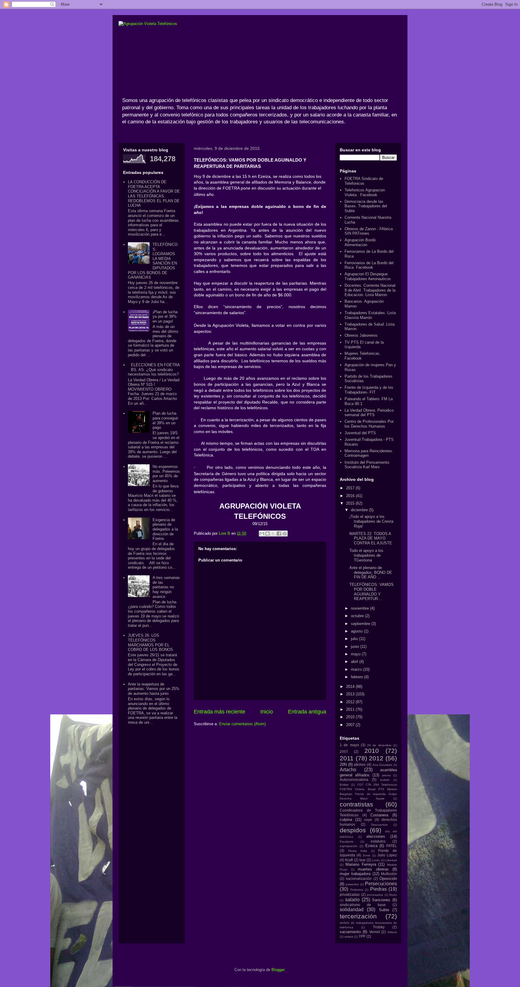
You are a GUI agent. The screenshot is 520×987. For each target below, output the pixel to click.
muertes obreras (373, 869)
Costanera (379, 815)
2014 (351, 686)
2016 (351, 496)
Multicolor (389, 874)
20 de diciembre (379, 745)
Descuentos (379, 824)
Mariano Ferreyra (360, 864)
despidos (353, 830)
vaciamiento (350, 932)
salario (352, 899)
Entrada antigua (307, 712)
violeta (348, 936)
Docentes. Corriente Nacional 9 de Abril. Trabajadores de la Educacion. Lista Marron (370, 290)
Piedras (378, 889)
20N (343, 764)
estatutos (378, 841)
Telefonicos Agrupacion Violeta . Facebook (365, 192)
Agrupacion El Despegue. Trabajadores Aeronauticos (368, 276)
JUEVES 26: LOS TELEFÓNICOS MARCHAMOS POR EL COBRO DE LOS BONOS (150, 642)
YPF (362, 936)
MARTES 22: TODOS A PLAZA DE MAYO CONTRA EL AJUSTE (370, 538)
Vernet (374, 932)
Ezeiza (371, 845)
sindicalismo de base (363, 905)
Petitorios (356, 889)
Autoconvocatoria (354, 779)
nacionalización (359, 878)
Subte (384, 910)
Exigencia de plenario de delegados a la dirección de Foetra (165, 529)
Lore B (225, 533)
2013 (351, 694)
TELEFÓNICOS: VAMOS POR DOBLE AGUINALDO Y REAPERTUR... (371, 591)
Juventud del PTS (360, 433)
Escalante (347, 841)
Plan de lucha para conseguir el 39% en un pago (165, 420)
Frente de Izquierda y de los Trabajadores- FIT (369, 389)
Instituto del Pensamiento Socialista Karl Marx (367, 464)
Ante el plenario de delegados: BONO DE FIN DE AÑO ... (370, 572)
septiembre (361, 623)
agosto (357, 631)
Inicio (266, 712)
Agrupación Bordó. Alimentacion (361, 242)
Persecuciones (381, 883)
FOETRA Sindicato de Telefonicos (364, 181)
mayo (356, 654)
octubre (358, 616)
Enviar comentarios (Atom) (242, 724)
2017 (351, 488)
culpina (346, 819)
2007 (351, 724)
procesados (375, 894)
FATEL (391, 846)
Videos (392, 932)
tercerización (358, 916)
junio (355, 646)
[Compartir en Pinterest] (285, 534)
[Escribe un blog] (268, 534)
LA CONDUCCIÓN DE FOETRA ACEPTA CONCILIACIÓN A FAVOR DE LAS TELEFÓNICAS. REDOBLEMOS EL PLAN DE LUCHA (154, 194)
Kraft (349, 860)
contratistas (356, 804)
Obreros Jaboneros (361, 335)
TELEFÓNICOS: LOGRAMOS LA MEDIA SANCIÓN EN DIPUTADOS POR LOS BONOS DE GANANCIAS (153, 261)
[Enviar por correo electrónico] (262, 534)
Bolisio (344, 784)
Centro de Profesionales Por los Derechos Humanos (369, 424)
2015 (351, 503)
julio (355, 638)
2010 (351, 717)
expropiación (349, 846)
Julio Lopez (387, 855)
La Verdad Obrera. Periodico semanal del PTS (369, 412)
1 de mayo (349, 745)
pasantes (352, 884)
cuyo (368, 819)
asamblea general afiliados (368, 772)
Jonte (366, 855)
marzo (357, 669)
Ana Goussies (382, 764)
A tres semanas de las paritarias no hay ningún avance (166, 587)
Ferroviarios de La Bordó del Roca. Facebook (369, 265)
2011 (351, 709)
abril (355, 661)
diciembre (360, 510)
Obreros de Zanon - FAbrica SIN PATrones (369, 231)
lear (362, 860)
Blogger (277, 969)
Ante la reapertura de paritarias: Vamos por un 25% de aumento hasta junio (153, 689)
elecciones (376, 836)
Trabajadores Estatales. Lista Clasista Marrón (370, 315)
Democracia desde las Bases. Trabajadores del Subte (366, 206)
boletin (385, 779)
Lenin (376, 860)
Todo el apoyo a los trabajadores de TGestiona (366, 555)
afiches (360, 764)
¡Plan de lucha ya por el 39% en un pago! (165, 316)
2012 (351, 702)
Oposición (388, 878)
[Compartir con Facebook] (279, 534)
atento (386, 775)
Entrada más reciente (219, 712)
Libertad (391, 860)
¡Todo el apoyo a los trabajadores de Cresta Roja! (371, 521)
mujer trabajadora (355, 873)
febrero (357, 677)
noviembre (360, 608)
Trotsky (379, 927)
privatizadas (350, 894)
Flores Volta (357, 850)
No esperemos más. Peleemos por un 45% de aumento (166, 473)
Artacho (348, 769)
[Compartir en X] (273, 534)
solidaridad (352, 909)
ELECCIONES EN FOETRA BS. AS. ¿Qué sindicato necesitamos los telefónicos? (154, 369)
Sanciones (381, 900)
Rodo (393, 894)
